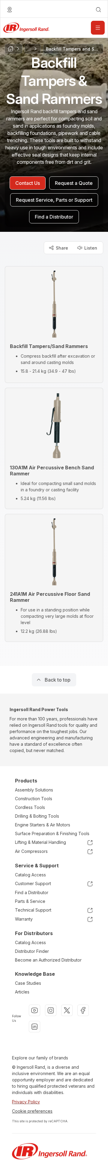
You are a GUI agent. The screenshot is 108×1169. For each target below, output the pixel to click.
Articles (22, 991)
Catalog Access (30, 874)
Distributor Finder (32, 951)
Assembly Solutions (34, 789)
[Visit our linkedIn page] (34, 1026)
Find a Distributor (31, 892)
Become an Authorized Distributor (48, 959)
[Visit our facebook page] (83, 1010)
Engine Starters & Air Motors (42, 824)
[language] (9, 10)
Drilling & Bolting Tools (37, 816)
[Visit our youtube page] (34, 1010)
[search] (98, 10)
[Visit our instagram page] (50, 1010)
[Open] (98, 28)
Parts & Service (30, 901)
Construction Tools (33, 798)
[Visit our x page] (67, 1010)
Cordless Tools (30, 807)
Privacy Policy (26, 1101)
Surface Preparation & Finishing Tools (52, 833)
